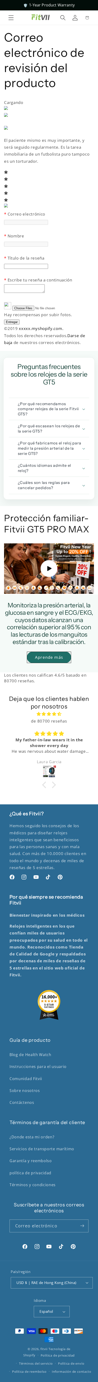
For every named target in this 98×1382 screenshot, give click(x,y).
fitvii (44, 1349)
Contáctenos (22, 1102)
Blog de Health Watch (30, 1054)
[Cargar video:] (49, 568)
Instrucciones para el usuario (38, 1066)
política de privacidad (30, 1172)
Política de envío (71, 1363)
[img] (49, 713)
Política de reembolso (29, 1371)
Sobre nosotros (25, 1090)
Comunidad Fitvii (26, 1078)
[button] (11, 17)
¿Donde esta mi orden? (32, 1137)
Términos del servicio (36, 1363)
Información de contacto (71, 1371)
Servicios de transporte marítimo (42, 1148)
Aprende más (49, 657)
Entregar (12, 322)
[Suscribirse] (82, 1226)
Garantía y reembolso (31, 1160)
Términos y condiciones (33, 1184)
